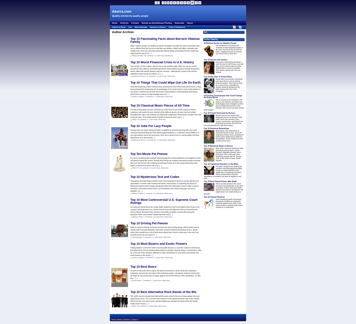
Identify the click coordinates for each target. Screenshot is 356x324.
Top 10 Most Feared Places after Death (220, 181)
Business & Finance (158, 27)
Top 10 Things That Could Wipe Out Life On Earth (165, 82)
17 (196, 3)
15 (188, 3)
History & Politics (138, 55)
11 (174, 3)
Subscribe (179, 23)
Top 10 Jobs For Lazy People (150, 126)
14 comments (151, 140)
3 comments (147, 237)
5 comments (149, 96)
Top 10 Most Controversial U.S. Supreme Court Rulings (163, 201)
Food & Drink (137, 280)
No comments (148, 55)
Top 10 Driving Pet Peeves (149, 223)
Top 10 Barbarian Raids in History (218, 146)
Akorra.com (121, 11)
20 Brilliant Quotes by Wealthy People (220, 43)
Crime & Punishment (177, 27)
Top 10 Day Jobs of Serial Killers (218, 77)
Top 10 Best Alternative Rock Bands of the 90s (163, 292)
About (190, 23)
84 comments (142, 306)
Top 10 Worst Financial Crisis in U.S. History (162, 62)
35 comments (142, 119)
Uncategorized (137, 237)
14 (185, 3)
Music (134, 119)
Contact (135, 23)
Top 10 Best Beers (143, 266)
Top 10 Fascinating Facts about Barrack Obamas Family (165, 40)
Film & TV (136, 168)
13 (181, 3)
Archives (124, 23)
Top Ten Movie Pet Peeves (149, 154)
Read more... (170, 55)
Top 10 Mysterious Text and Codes (154, 177)
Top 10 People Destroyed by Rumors (219, 113)
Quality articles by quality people (130, 16)
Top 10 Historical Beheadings (216, 128)
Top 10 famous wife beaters (215, 60)
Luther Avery (160, 55)
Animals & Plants (119, 27)
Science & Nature (138, 96)
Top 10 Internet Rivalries (214, 197)
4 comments (149, 257)
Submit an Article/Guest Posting (157, 23)
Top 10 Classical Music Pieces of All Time (160, 105)
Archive (126, 320)
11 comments (151, 76)
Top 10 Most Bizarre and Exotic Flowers (158, 243)
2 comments (148, 217)
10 (171, 3)
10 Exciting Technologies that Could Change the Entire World (223, 97)
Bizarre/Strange (141, 27)
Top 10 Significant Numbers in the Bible (221, 164)
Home (114, 23)
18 (200, 3)
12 (178, 3)
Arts (130, 27)
